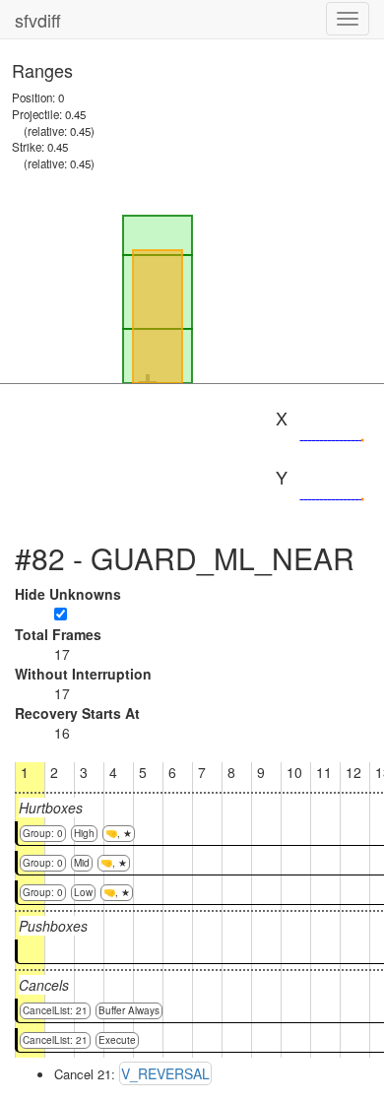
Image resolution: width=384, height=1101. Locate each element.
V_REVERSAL (165, 1073)
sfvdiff (38, 19)
